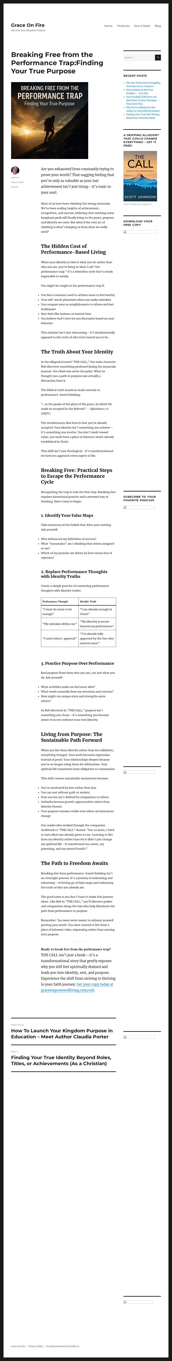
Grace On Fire (28, 25)
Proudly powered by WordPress (62, 1346)
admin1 (15, 177)
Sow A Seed (142, 25)
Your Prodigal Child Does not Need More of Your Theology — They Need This (143, 100)
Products (123, 25)
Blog (158, 25)
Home (108, 25)
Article (14, 186)
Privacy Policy (36, 1346)
